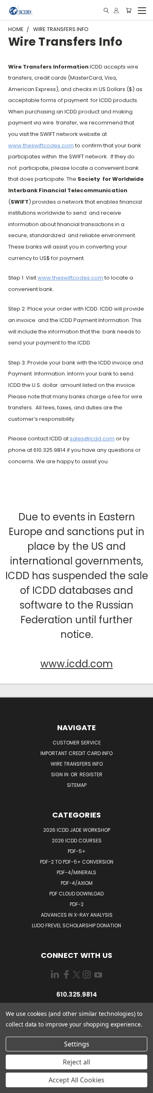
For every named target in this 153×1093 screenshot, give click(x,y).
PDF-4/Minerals (76, 872)
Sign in (60, 774)
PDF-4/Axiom (77, 883)
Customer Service (77, 742)
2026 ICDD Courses (77, 840)
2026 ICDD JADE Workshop (76, 829)
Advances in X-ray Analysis (77, 914)
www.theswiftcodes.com (41, 145)
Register (91, 774)
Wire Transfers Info (77, 763)
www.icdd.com (76, 664)
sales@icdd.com (92, 438)
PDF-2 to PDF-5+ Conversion (76, 861)
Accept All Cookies (76, 1079)
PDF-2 (77, 904)
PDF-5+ (77, 851)
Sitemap (76, 785)
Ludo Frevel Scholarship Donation (76, 925)
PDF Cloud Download (76, 893)
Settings (76, 1044)
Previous (12, 1084)
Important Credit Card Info (76, 753)
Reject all (76, 1061)
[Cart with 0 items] (128, 10)
